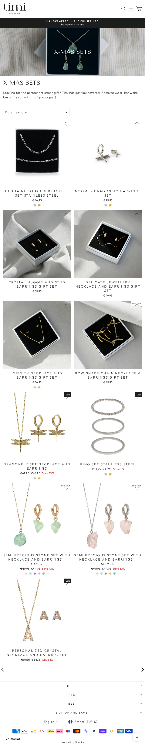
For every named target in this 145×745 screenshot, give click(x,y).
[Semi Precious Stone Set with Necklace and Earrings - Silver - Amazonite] (114, 573)
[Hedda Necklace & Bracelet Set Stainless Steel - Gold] (39, 205)
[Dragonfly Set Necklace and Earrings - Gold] (39, 478)
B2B (71, 703)
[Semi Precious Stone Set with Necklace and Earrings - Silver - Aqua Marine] (101, 573)
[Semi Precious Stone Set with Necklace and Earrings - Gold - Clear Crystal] (47, 573)
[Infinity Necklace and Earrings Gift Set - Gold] (39, 387)
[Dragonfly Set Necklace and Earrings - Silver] (34, 478)
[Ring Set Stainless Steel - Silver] (105, 474)
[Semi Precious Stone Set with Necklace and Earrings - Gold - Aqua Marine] (30, 573)
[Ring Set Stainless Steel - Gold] (110, 474)
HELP (71, 686)
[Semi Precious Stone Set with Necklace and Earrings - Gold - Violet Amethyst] (34, 573)
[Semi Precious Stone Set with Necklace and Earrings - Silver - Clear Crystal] (118, 573)
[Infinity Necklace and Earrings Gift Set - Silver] (34, 387)
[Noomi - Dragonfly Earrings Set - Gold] (110, 205)
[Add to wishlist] (66, 124)
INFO (71, 694)
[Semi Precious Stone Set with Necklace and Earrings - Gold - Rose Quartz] (26, 573)
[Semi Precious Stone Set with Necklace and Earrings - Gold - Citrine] (39, 573)
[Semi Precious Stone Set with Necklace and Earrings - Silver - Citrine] (110, 573)
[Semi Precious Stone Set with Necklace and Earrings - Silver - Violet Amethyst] (105, 573)
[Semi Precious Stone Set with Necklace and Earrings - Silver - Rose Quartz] (97, 573)
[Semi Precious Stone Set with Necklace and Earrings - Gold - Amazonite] (43, 573)
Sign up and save (72, 712)
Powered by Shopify (72, 741)
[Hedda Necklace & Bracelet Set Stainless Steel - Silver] (34, 205)
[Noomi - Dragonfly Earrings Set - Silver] (105, 205)
